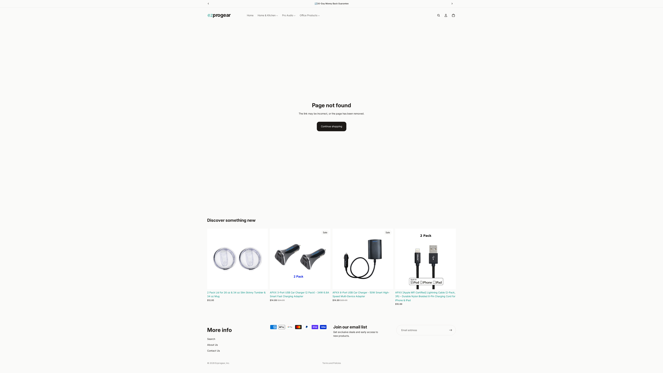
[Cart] (453, 15)
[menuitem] (250, 15)
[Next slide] (262, 259)
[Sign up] (450, 330)
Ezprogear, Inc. (222, 363)
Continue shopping (331, 126)
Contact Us (213, 350)
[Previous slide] (212, 259)
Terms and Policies (331, 363)
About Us (212, 344)
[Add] (262, 284)
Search (211, 338)
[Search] (438, 15)
